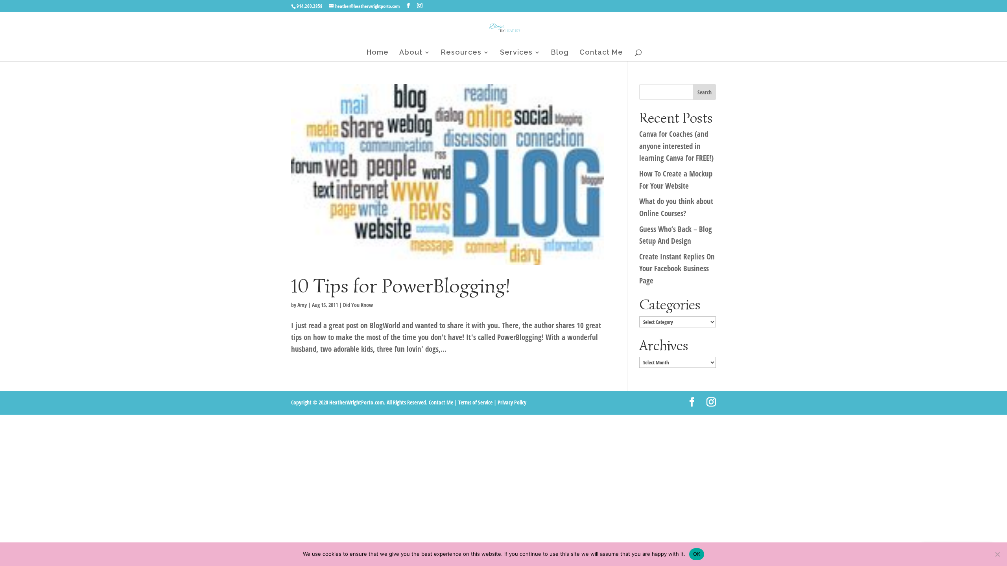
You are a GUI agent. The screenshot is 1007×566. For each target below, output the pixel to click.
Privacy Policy (512, 402)
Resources (461, 53)
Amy (302, 305)
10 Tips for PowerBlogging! (400, 285)
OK (697, 554)
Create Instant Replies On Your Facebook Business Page (677, 269)
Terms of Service (475, 402)
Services (516, 53)
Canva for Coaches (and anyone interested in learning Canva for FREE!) (676, 146)
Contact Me (601, 53)
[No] (997, 554)
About (410, 53)
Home (378, 53)
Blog (560, 53)
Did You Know (358, 305)
